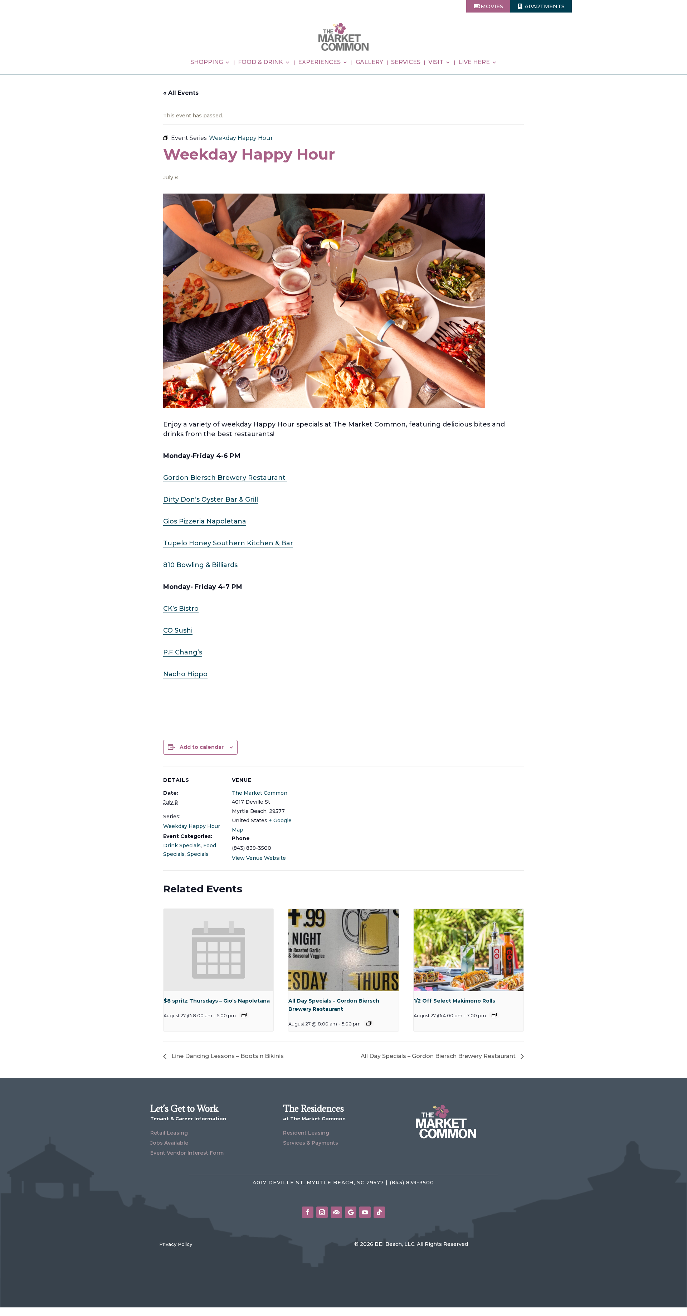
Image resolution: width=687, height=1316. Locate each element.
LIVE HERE (474, 62)
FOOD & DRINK (260, 62)
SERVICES (405, 62)
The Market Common (259, 793)
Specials (198, 854)
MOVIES (492, 6)
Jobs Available (169, 1143)
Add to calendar (202, 747)
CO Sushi (178, 630)
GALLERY (369, 62)
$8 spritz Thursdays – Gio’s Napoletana (217, 1001)
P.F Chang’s (182, 652)
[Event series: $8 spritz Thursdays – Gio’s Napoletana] (244, 1015)
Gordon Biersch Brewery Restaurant (225, 478)
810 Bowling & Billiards (200, 565)
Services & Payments (310, 1143)
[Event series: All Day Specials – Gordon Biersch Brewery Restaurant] (368, 1023)
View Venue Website (259, 858)
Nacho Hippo (185, 674)
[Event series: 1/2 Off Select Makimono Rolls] (494, 1015)
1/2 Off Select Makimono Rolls (454, 1001)
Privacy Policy (175, 1244)
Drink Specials (182, 845)
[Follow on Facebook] (307, 1212)
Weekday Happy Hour (191, 826)
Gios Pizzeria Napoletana (204, 521)
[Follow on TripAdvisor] (336, 1212)
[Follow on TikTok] (379, 1212)
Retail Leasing (169, 1133)
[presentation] (218, 950)
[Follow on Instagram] (322, 1212)
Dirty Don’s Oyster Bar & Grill (210, 499)
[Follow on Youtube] (365, 1212)
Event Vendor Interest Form (187, 1153)
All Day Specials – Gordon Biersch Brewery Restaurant (439, 1056)
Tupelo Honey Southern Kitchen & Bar (228, 543)
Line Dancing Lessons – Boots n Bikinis (227, 1056)
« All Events (181, 92)
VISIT (435, 62)
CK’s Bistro (181, 609)
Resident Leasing (306, 1133)
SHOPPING (206, 62)
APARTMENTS (545, 6)
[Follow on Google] (350, 1212)
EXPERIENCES (319, 62)
